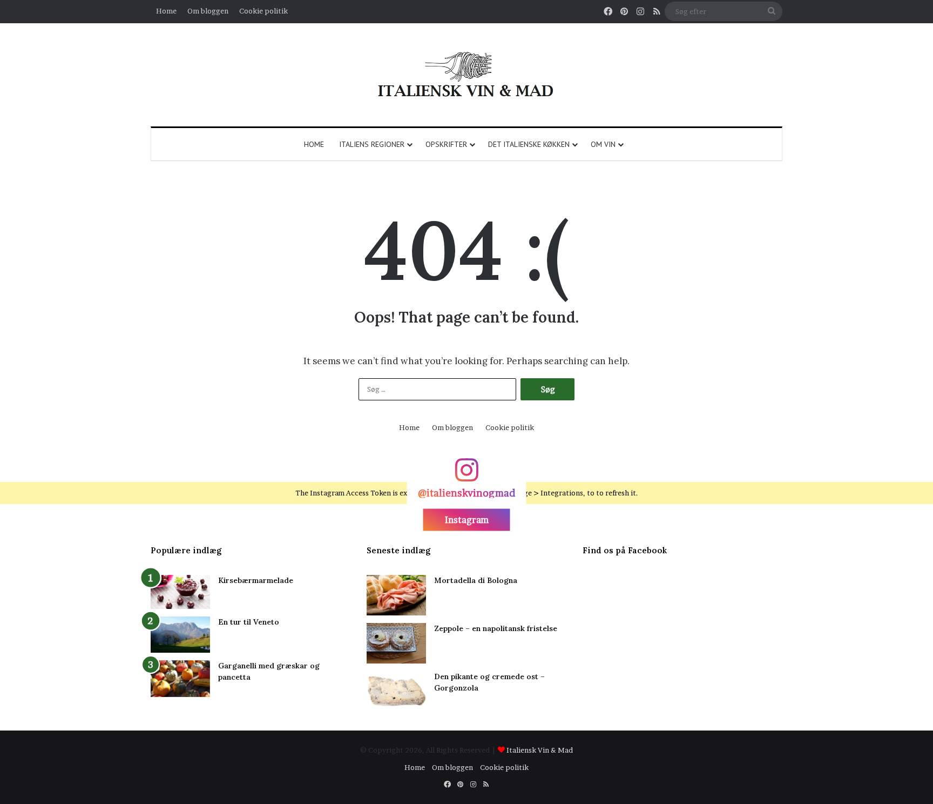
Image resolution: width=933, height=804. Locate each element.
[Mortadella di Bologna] (396, 595)
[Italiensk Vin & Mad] (466, 74)
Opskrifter (446, 144)
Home (166, 10)
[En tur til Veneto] (180, 635)
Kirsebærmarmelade (255, 580)
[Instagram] (466, 475)
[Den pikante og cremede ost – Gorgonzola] (396, 691)
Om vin (603, 144)
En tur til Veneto (248, 622)
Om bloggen (207, 10)
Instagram (467, 519)
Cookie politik (263, 10)
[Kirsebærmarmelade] (180, 592)
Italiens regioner (371, 144)
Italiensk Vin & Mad (539, 750)
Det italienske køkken (529, 144)
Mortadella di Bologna (475, 580)
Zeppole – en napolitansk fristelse (495, 628)
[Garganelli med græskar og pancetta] (180, 678)
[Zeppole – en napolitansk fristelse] (396, 643)
